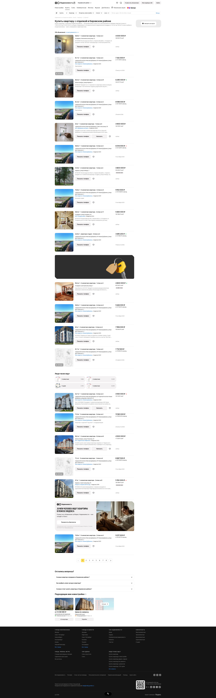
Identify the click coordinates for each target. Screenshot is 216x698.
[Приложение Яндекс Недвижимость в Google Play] (154, 687)
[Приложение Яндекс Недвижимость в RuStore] (160, 687)
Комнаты (111, 639)
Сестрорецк (85, 644)
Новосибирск (58, 637)
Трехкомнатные (140, 634)
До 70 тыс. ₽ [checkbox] (85, 269)
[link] (158, 2)
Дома (110, 632)
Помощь (125, 675)
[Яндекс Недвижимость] (65, 3)
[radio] (86, 560)
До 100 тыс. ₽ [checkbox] (96, 269)
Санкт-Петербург (59, 634)
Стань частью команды (80, 675)
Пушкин (84, 642)
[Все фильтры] (56, 13)
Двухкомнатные (140, 637)
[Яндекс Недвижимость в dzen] (157, 675)
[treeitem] (59, 8)
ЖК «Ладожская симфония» (82, 440)
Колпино (84, 639)
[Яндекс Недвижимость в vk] (154, 675)
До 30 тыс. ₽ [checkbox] (62, 269)
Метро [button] (158, 13)
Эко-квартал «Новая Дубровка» (83, 64)
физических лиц (69, 527)
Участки (111, 642)
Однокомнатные (140, 639)
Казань (57, 642)
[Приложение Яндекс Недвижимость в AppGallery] (157, 687)
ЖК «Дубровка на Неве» (82, 128)
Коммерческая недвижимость (117, 637)
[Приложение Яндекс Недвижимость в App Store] (151, 687)
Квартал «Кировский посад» (83, 484)
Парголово (85, 634)
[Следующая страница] (110, 560)
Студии (138, 642)
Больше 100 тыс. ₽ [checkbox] (64, 274)
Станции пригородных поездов (63, 654)
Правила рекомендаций (114, 675)
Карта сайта (133, 675)
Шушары (84, 632)
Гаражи (111, 634)
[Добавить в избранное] (93, 47)
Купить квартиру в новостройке (118, 656)
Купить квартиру (113, 654)
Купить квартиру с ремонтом (117, 664)
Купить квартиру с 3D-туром (117, 666)
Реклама (69, 675)
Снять (83, 656)
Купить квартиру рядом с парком (118, 659)
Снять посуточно (86, 654)
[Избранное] (117, 2)
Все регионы (58, 659)
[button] (120, 2)
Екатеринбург (59, 639)
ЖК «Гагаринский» (80, 216)
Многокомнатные (141, 632)
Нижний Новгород (60, 644)
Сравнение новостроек (61, 656)
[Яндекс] (158, 694)
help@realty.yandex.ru (88, 685)
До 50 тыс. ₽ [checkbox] (73, 269)
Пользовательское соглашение (97, 675)
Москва (57, 632)
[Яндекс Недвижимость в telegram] (160, 675)
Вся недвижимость (60, 675)
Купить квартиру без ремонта (117, 661)
